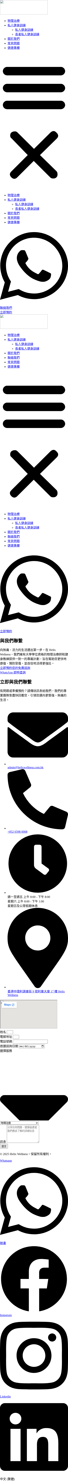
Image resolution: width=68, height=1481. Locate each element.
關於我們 (14, 38)
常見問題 (14, 43)
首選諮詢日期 (9, 1046)
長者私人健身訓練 (27, 34)
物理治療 (14, 20)
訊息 (3, 1141)
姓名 (3, 1032)
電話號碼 (6, 1041)
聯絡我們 (14, 357)
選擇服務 (6, 1050)
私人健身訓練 (17, 25)
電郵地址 (6, 1036)
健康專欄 (14, 47)
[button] (34, 121)
